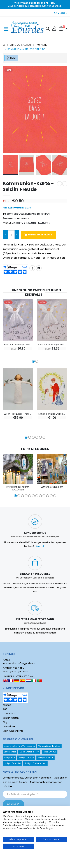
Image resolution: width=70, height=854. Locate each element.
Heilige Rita (9, 757)
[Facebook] (32, 268)
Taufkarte (41, 44)
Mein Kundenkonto (13, 730)
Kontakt (41, 546)
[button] (48, 29)
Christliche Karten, (25, 222)
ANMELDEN (60, 13)
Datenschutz (10, 713)
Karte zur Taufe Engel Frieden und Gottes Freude (18, 344)
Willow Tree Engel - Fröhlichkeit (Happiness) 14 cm (18, 414)
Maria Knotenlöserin (29, 751)
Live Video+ (9, 726)
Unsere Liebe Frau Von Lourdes (19, 746)
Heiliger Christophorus (35, 763)
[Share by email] (39, 268)
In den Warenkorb (40, 234)
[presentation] (8, 109)
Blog (5, 722)
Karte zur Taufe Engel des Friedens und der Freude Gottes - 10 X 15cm (52, 344)
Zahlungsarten (11, 717)
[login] (54, 28)
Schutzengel (10, 751)
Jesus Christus (49, 751)
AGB (5, 709)
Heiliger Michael (45, 757)
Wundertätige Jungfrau (49, 746)
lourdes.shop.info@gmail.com (19, 663)
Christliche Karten (20, 44)
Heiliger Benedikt (12, 763)
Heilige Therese (26, 757)
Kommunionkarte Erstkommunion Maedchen (52, 414)
